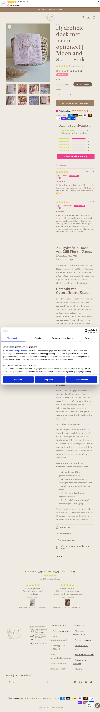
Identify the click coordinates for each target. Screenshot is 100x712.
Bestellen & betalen (84, 654)
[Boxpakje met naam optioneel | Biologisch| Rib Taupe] (33, 602)
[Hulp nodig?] (97, 705)
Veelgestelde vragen (62, 631)
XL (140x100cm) (83, 84)
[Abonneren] (47, 682)
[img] (62, 172)
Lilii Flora (46, 707)
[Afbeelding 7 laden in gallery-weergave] (34, 100)
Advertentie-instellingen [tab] (62, 338)
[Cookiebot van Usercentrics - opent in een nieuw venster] (86, 331)
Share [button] (61, 556)
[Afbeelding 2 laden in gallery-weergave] (22, 89)
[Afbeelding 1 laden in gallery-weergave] (11, 89)
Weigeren (18, 380)
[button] (5, 17)
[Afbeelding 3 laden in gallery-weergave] (34, 89)
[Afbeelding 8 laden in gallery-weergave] (45, 100)
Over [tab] (87, 338)
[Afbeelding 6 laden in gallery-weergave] (22, 100)
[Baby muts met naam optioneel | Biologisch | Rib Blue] (67, 602)
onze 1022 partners (17, 351)
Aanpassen (48, 380)
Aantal (58, 90)
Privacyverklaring (83, 640)
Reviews (78, 668)
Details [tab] (38, 338)
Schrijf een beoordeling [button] (75, 156)
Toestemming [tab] (13, 338)
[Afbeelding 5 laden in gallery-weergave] (11, 100)
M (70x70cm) (65, 84)
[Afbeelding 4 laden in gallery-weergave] (45, 89)
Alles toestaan (82, 380)
